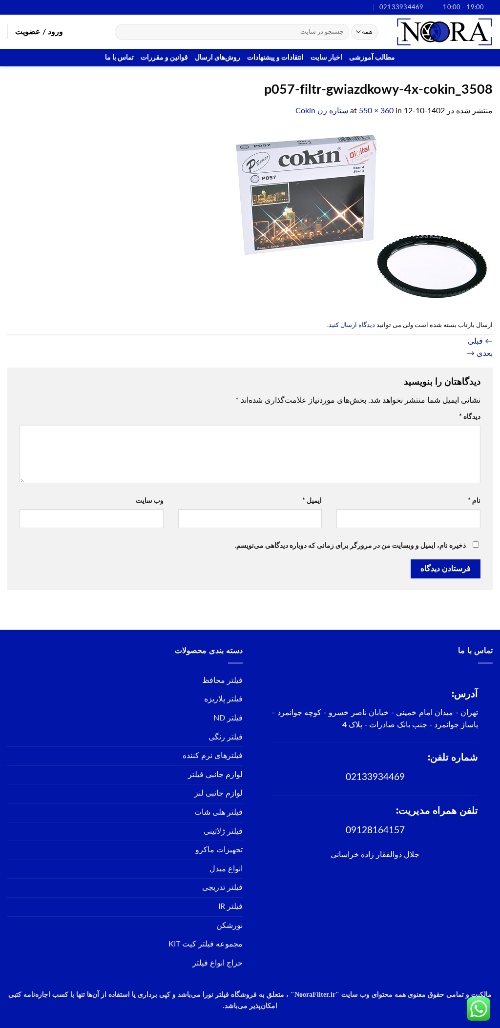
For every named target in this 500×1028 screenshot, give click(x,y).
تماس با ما (119, 57)
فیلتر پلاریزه (223, 699)
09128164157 (375, 830)
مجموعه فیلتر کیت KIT (205, 944)
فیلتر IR (230, 906)
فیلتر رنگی (225, 737)
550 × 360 (376, 111)
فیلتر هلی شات (218, 812)
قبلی (480, 341)
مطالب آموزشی (372, 57)
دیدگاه (469, 416)
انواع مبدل (226, 869)
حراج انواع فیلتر (217, 963)
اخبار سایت (326, 57)
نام (474, 500)
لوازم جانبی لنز (218, 793)
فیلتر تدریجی (222, 887)
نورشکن (229, 925)
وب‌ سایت (150, 500)
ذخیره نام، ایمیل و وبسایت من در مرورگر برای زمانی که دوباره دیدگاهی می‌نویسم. (350, 545)
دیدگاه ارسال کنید (352, 325)
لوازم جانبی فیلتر (215, 775)
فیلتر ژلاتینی (223, 831)
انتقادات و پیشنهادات (275, 57)
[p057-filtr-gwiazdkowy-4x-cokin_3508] (358, 217)
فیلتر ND (228, 718)
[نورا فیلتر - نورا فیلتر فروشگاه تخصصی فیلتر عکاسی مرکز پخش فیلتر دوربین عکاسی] (444, 31)
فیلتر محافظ (222, 680)
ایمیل (312, 500)
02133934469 (375, 777)
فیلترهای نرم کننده (213, 756)
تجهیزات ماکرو (219, 850)
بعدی (480, 353)
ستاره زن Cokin (321, 111)
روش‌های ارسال (217, 57)
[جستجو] (124, 32)
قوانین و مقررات (164, 57)
